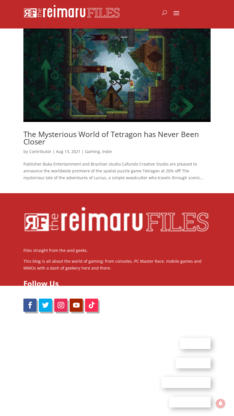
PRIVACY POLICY (190, 402)
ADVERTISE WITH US (186, 382)
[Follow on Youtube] (76, 305)
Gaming (92, 151)
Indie (107, 151)
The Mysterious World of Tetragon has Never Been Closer (111, 138)
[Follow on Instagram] (60, 305)
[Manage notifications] (220, 403)
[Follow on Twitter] (45, 305)
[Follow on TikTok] (91, 305)
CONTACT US (193, 363)
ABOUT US (195, 343)
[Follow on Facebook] (30, 305)
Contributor (40, 151)
